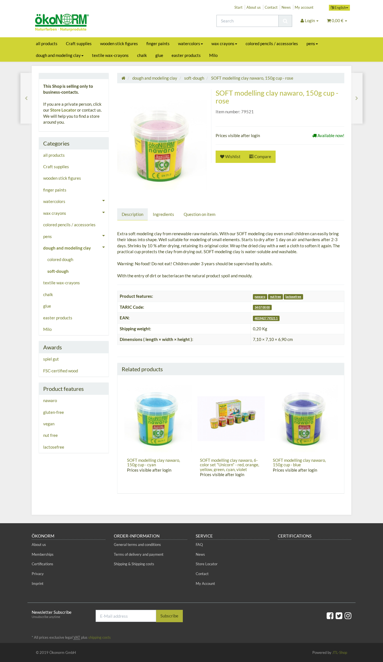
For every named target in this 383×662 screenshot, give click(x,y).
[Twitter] (339, 615)
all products (46, 43)
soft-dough (58, 271)
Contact (271, 7)
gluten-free (53, 412)
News (286, 7)
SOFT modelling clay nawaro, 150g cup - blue (299, 462)
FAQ (199, 544)
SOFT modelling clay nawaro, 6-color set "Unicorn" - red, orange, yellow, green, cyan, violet (229, 465)
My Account (205, 583)
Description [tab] (132, 214)
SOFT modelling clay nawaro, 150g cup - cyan (153, 462)
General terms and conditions (137, 544)
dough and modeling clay (58, 55)
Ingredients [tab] (163, 214)
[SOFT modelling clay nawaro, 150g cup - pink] (357, 98)
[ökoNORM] (82, 23)
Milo (213, 55)
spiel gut (51, 358)
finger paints (158, 43)
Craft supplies (79, 43)
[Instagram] (348, 615)
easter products (186, 55)
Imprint (37, 583)
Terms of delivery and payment (138, 554)
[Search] (285, 21)
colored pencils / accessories (272, 43)
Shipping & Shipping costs (134, 564)
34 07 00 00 (262, 307)
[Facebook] (330, 615)
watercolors (189, 43)
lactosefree (293, 296)
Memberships (43, 554)
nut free (275, 296)
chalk (142, 55)
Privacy (38, 573)
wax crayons (222, 43)
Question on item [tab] (199, 214)
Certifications (42, 564)
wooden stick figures (119, 43)
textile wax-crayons (110, 55)
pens (310, 43)
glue (159, 55)
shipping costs (99, 637)
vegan (48, 423)
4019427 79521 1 (266, 318)
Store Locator (63, 109)
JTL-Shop (339, 652)
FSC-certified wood (60, 370)
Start (238, 7)
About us (253, 7)
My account (304, 7)
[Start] (123, 77)
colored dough (60, 259)
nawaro (260, 296)
